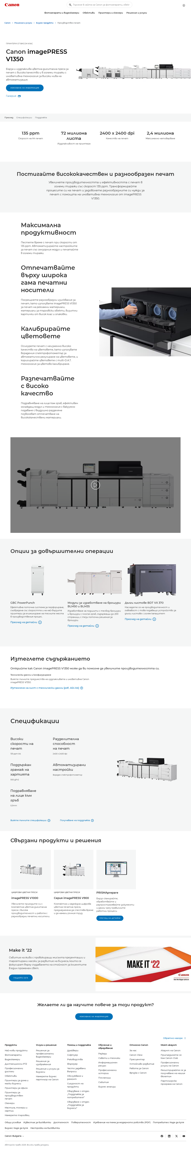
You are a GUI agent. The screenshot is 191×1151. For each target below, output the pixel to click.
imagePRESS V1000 (24, 898)
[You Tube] (184, 1136)
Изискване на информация (24, 88)
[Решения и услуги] (148, 12)
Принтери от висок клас (19, 43)
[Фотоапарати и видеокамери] (80, 12)
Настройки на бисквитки (45, 1128)
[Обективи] (96, 12)
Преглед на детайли (109, 918)
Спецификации (24, 117)
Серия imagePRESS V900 (71, 898)
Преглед (8, 117)
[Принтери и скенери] (124, 12)
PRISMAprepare (107, 892)
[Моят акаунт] (183, 5)
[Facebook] (162, 1136)
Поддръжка (41, 117)
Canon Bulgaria (13, 1136)
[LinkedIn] (169, 1136)
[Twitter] (176, 1136)
